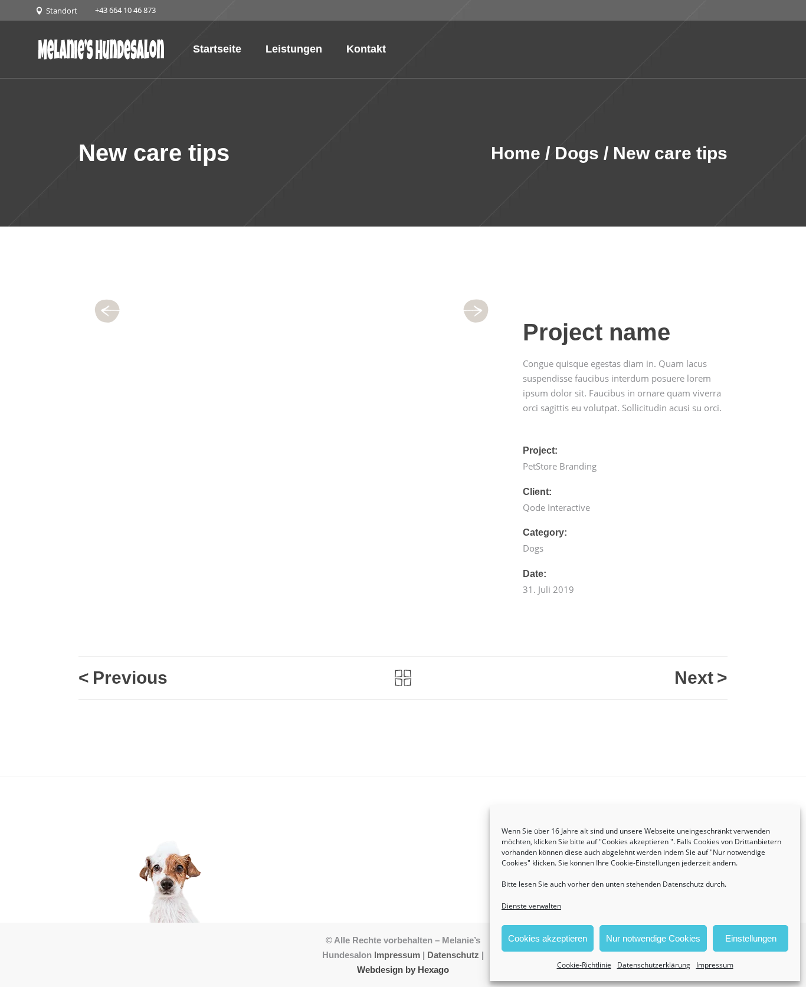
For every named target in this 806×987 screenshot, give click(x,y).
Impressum (714, 965)
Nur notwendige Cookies (653, 938)
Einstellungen (750, 938)
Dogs (577, 153)
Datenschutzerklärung (653, 965)
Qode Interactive (556, 507)
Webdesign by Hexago (403, 970)
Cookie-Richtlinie (584, 965)
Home (515, 153)
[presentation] (111, 311)
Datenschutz (453, 955)
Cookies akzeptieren (547, 938)
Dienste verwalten (531, 906)
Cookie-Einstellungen (645, 863)
